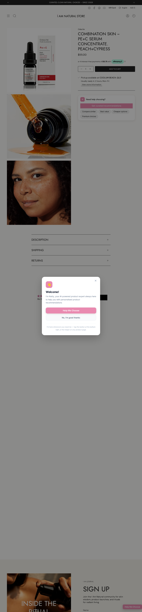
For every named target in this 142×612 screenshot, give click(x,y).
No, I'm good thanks (71, 317)
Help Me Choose (71, 310)
